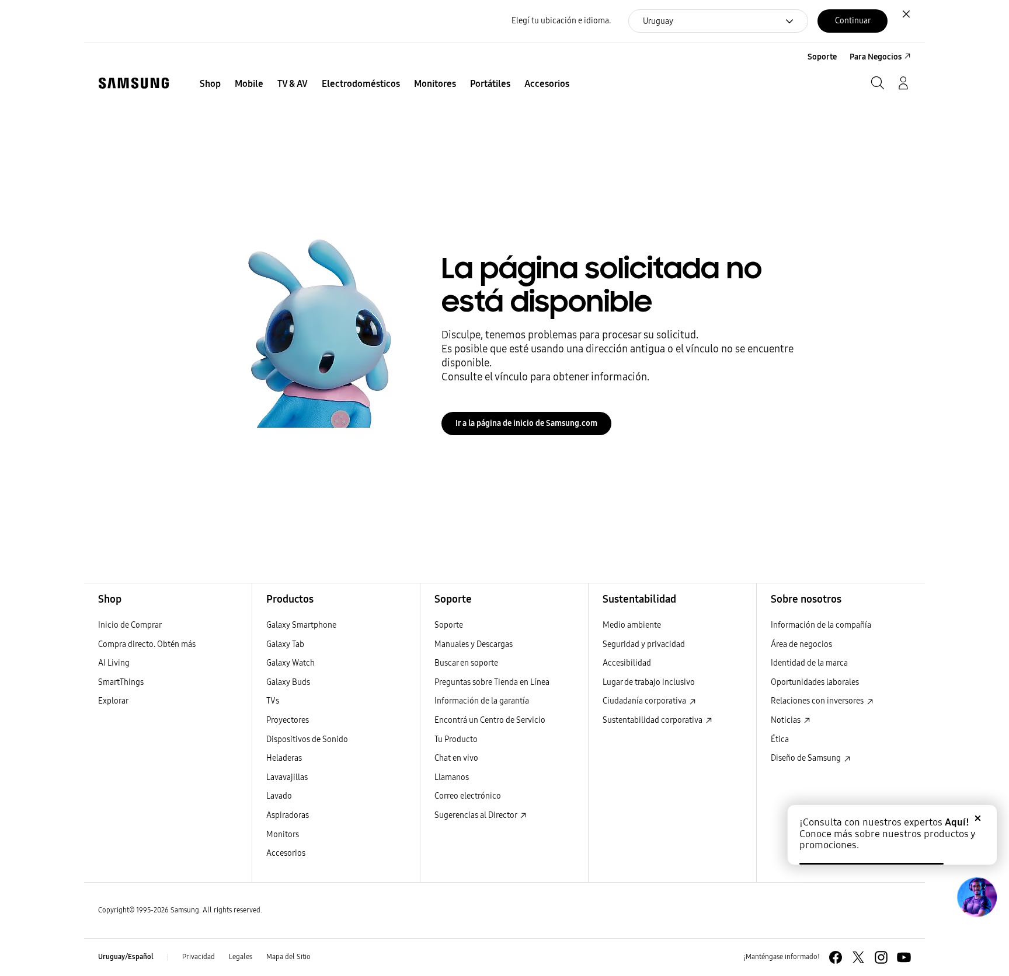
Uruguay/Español (126, 957)
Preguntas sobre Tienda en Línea (491, 682)
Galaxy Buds (288, 682)
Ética (780, 739)
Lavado (279, 796)
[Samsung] (133, 83)
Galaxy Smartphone (301, 625)
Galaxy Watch (290, 663)
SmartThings (121, 682)
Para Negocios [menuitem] (876, 57)
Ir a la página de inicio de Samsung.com (526, 423)
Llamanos (451, 777)
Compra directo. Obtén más (147, 644)
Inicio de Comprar (130, 625)
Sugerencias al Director (476, 815)
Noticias (786, 720)
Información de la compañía (821, 625)
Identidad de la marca (809, 663)
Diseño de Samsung (807, 758)
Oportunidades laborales (815, 682)
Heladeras (284, 758)
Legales (240, 957)
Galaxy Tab (285, 644)
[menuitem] (210, 84)
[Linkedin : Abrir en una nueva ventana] (881, 957)
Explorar (113, 701)
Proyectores (287, 720)
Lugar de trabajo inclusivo (649, 682)
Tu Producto (456, 739)
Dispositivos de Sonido (307, 739)
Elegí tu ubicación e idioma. (561, 21)
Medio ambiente (632, 625)
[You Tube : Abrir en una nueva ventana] (904, 957)
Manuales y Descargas (473, 644)
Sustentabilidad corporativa (653, 720)
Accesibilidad (627, 663)
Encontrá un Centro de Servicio (489, 720)
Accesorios (285, 853)
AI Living (114, 663)
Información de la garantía (481, 701)
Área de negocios (801, 644)
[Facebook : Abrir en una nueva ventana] (836, 957)
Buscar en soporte (466, 663)
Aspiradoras (287, 815)
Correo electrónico (467, 796)
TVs (272, 701)
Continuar (853, 21)
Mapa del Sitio (288, 957)
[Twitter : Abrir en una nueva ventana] (858, 957)
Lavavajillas (287, 777)
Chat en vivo (456, 758)
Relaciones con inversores (818, 701)
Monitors (282, 834)
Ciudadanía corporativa (645, 701)
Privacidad (198, 957)
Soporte (448, 625)
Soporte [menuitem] (822, 57)
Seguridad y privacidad (644, 644)
